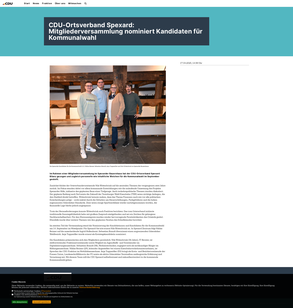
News (36, 3)
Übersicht (46, 291)
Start (27, 3)
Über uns (60, 3)
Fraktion (47, 3)
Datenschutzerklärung (89, 287)
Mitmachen (74, 3)
